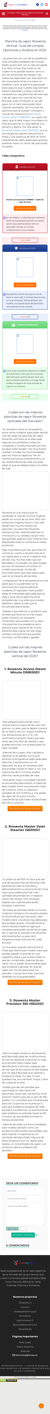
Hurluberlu (25, 1316)
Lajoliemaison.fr (25, 1320)
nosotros (25, 30)
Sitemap (25, 1351)
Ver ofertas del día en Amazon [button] (25, 808)
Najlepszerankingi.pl (25, 1311)
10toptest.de (25, 1329)
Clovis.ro (25, 1307)
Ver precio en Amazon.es (25, 208)
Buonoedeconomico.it (25, 1325)
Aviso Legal (25, 1342)
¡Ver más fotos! (25, 491)
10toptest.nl (25, 1303)
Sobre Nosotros (25, 1347)
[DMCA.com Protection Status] (8, 1381)
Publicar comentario (24, 1235)
